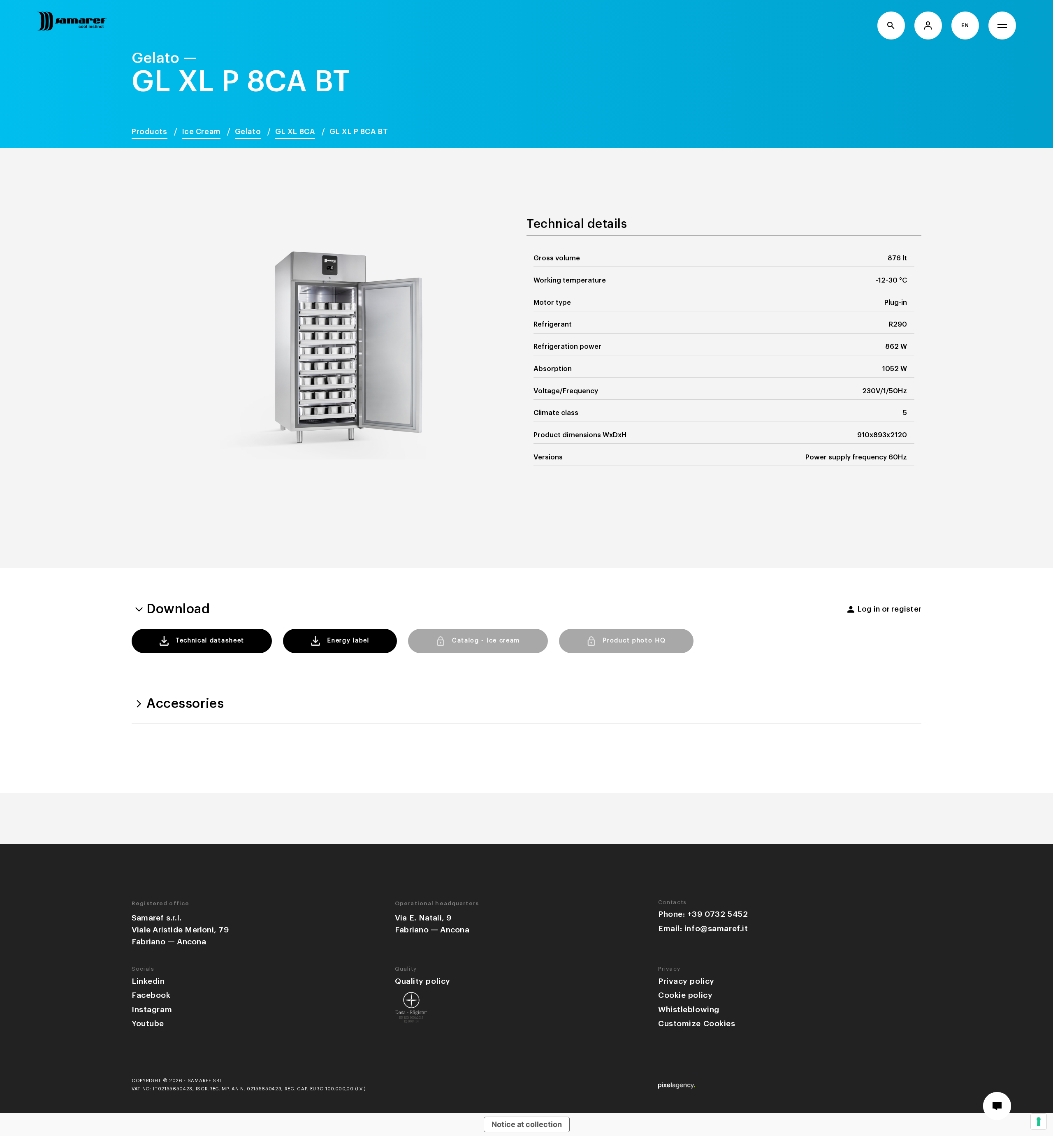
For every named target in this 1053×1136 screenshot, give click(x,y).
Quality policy (422, 981)
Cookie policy (685, 995)
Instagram (152, 1009)
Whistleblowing (688, 1009)
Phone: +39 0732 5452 (703, 914)
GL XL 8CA (295, 131)
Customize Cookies (696, 1023)
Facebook (151, 995)
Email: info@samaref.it (703, 928)
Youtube (148, 1023)
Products (149, 131)
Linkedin (148, 981)
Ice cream (201, 131)
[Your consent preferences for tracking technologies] (1038, 1121)
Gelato (248, 131)
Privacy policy (686, 981)
